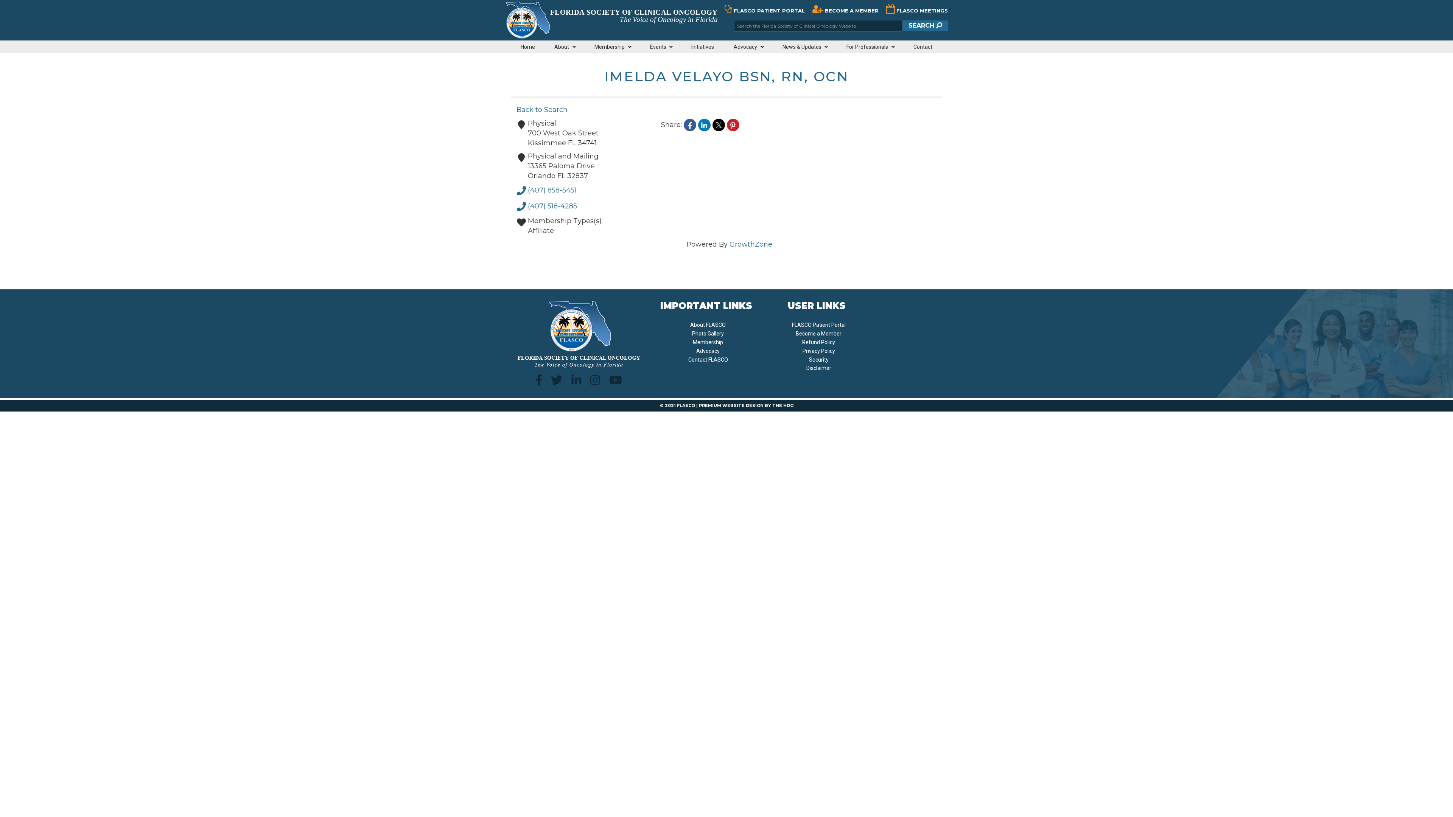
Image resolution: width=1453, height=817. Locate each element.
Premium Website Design (731, 405)
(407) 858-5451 (552, 190)
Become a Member (819, 334)
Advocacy (708, 351)
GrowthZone (751, 244)
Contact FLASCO (708, 360)
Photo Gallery (708, 334)
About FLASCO (708, 325)
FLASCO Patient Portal (819, 325)
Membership (708, 342)
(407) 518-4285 (552, 206)
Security (819, 360)
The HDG (782, 405)
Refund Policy (818, 342)
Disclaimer (818, 368)
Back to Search (542, 110)
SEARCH (922, 25)
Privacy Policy (819, 351)
